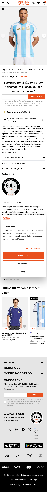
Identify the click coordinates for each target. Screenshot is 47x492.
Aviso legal (33, 480)
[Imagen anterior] (3, 35)
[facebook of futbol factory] (23, 429)
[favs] (38, 3)
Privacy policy (15, 485)
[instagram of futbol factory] (17, 429)
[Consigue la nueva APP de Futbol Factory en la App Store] (12, 445)
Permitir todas (23, 256)
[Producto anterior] (5, 321)
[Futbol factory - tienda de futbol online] (23, 3)
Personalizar (22, 264)
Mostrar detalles (33, 248)
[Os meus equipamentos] (33, 3)
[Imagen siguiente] (44, 35)
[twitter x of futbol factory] (30, 429)
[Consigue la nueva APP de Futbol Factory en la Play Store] (34, 445)
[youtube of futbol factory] (36, 434)
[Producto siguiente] (42, 321)
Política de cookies (30, 485)
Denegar (23, 272)
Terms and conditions (18, 480)
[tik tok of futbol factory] (10, 429)
